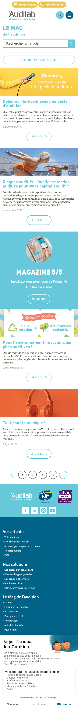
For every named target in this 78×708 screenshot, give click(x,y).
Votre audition (11, 536)
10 (53, 474)
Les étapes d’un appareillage (18, 569)
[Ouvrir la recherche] (60, 15)
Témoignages (11, 620)
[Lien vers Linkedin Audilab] (34, 510)
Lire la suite (39, 136)
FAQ (6, 555)
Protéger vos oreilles (14, 615)
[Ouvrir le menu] (69, 15)
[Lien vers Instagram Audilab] (43, 510)
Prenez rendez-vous (55, 4)
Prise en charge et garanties (18, 574)
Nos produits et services (16, 578)
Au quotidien (11, 611)
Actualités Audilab (13, 625)
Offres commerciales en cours (19, 587)
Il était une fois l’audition (16, 606)
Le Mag (8, 602)
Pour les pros (10, 629)
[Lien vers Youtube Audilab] (52, 510)
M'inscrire (39, 299)
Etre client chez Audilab (16, 541)
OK (71, 44)
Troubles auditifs (12, 550)
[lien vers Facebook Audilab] (25, 510)
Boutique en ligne (27, 4)
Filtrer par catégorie (39, 59)
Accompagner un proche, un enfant (22, 546)
